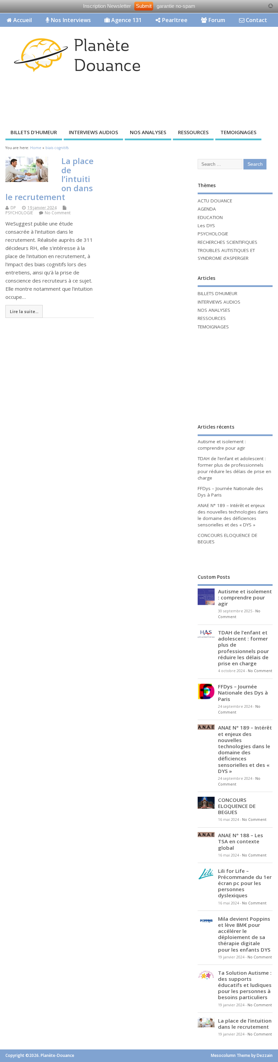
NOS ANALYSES (148, 132)
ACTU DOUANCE (215, 201)
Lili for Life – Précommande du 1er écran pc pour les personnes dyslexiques (245, 883)
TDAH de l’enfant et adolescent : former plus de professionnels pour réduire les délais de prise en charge (234, 468)
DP (13, 208)
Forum (216, 20)
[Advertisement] (123, 102)
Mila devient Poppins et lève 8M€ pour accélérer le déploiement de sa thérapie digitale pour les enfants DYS (244, 934)
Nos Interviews (70, 20)
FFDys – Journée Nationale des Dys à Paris (243, 692)
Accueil (22, 20)
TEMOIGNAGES (238, 132)
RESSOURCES (193, 132)
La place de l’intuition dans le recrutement (245, 1023)
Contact (255, 20)
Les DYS (206, 225)
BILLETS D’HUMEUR (34, 132)
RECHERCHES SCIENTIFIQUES (227, 242)
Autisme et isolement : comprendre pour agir (222, 444)
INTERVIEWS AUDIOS (93, 132)
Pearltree (173, 20)
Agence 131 (126, 20)
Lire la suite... (24, 311)
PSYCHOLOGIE (19, 213)
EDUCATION (210, 217)
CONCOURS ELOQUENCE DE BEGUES (237, 805)
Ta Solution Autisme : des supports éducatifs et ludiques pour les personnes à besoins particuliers (245, 985)
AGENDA (207, 209)
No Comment (58, 213)
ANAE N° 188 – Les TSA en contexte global (240, 841)
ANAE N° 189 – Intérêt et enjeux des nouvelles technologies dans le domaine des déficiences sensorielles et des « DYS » (233, 515)
